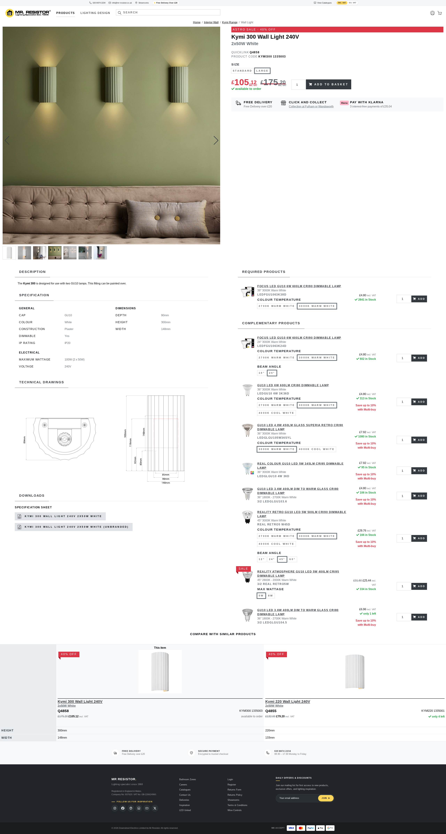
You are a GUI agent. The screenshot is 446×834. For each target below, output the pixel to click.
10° (262, 372)
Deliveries (184, 800)
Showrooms (233, 800)
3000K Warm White (317, 306)
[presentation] (7, 140)
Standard (242, 70)
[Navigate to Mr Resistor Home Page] (28, 13)
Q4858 (254, 52)
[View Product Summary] (176, 688)
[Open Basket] (439, 13)
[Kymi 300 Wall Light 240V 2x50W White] (111, 135)
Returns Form (234, 789)
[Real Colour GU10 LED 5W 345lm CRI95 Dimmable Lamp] (248, 471)
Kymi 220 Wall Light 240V (287, 703)
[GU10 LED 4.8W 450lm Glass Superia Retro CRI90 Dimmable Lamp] (248, 440)
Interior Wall (211, 22)
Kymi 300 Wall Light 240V (80, 703)
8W (270, 595)
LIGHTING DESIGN (95, 12)
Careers (183, 784)
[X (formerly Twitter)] (155, 808)
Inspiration (184, 805)
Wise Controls (235, 810)
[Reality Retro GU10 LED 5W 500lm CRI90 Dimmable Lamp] (248, 538)
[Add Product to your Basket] (143, 688)
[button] (119, 13)
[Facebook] (123, 808)
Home (197, 22)
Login (230, 779)
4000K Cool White (276, 413)
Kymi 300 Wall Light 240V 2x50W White (62, 516)
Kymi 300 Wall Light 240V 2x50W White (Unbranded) (76, 526)
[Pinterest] (131, 808)
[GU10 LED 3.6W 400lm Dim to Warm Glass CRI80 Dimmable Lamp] (248, 496)
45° (282, 559)
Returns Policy (235, 795)
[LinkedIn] (139, 808)
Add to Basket (331, 84)
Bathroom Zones (187, 779)
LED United (185, 810)
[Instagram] (115, 808)
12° (262, 559)
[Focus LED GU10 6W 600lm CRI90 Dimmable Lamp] (248, 298)
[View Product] (160, 671)
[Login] (432, 13)
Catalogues (185, 789)
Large (262, 70)
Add (421, 298)
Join (324, 798)
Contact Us (185, 795)
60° (292, 559)
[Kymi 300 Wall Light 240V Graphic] (62, 438)
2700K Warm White (277, 306)
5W (261, 595)
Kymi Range (229, 22)
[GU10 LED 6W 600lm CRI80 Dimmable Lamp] (248, 402)
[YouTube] (147, 808)
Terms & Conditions (237, 805)
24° (272, 372)
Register (232, 784)
